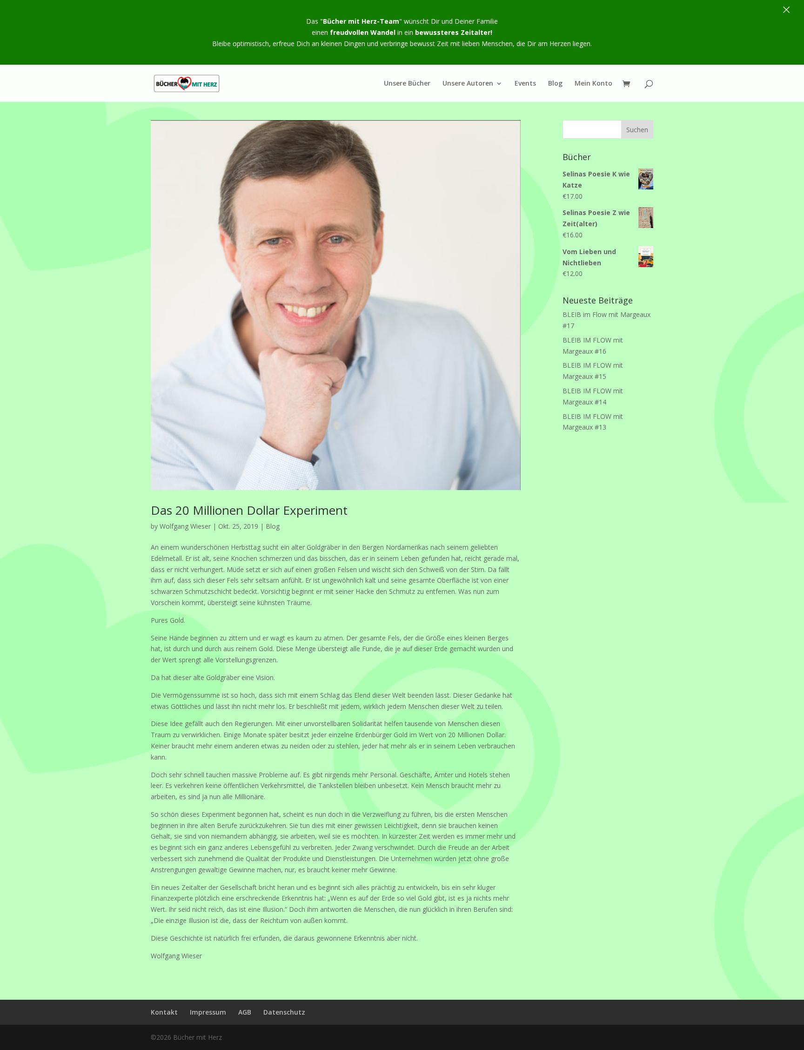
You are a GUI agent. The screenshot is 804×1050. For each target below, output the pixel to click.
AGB (244, 1012)
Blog (555, 84)
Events (525, 84)
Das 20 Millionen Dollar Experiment (249, 510)
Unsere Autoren (467, 84)
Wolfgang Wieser (185, 526)
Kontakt (164, 1012)
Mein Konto (593, 84)
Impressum (208, 1012)
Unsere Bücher (407, 84)
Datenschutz (284, 1012)
